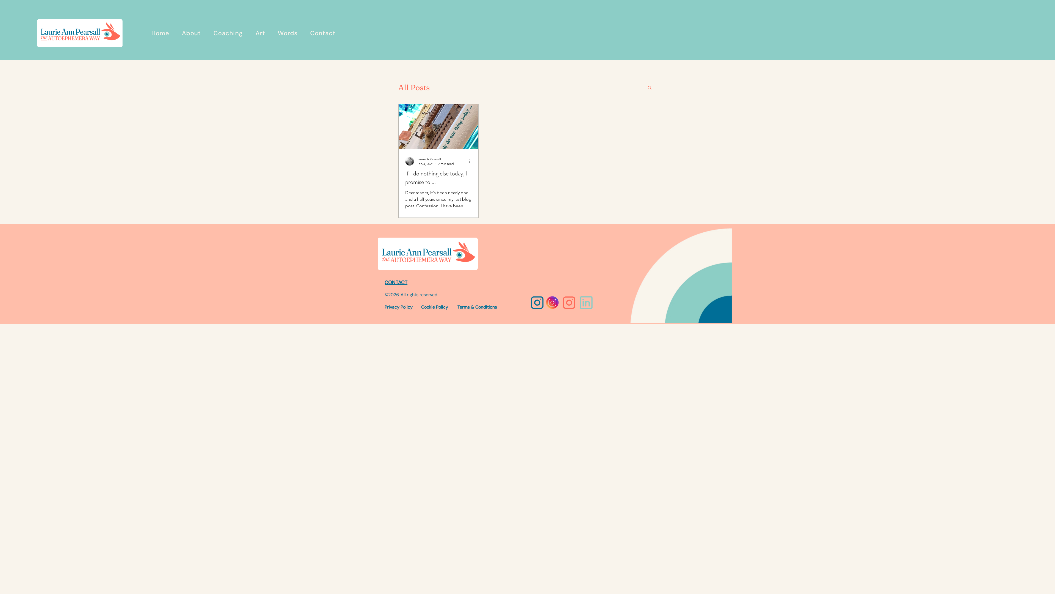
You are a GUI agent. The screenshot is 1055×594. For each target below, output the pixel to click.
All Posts (414, 87)
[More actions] (471, 161)
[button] (649, 88)
